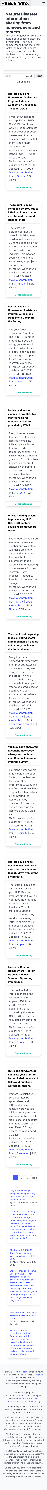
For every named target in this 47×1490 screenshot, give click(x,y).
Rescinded (23, 1153)
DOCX (19, 601)
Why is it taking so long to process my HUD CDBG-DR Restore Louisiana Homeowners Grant (22, 523)
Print (12, 176)
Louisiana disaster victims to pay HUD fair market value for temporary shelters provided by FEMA (22, 418)
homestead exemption (22, 724)
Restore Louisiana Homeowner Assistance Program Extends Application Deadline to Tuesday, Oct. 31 (22, 101)
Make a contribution (21, 172)
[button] (43, 3)
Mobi (21, 605)
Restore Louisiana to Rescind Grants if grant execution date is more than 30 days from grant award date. (23, 869)
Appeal (21, 944)
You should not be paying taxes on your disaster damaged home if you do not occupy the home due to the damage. (23, 642)
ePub (29, 601)
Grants (21, 176)
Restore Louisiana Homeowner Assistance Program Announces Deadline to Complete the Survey (22, 314)
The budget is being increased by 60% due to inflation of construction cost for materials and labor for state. (23, 212)
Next (34, 1178)
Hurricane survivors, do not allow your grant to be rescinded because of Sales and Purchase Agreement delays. (23, 1078)
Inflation (21, 283)
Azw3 (12, 605)
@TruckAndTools (19, 1372)
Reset (39, 76)
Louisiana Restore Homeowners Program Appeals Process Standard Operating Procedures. (21, 974)
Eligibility (22, 833)
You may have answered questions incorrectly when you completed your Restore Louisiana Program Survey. (23, 754)
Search (29, 76)
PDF (11, 601)
